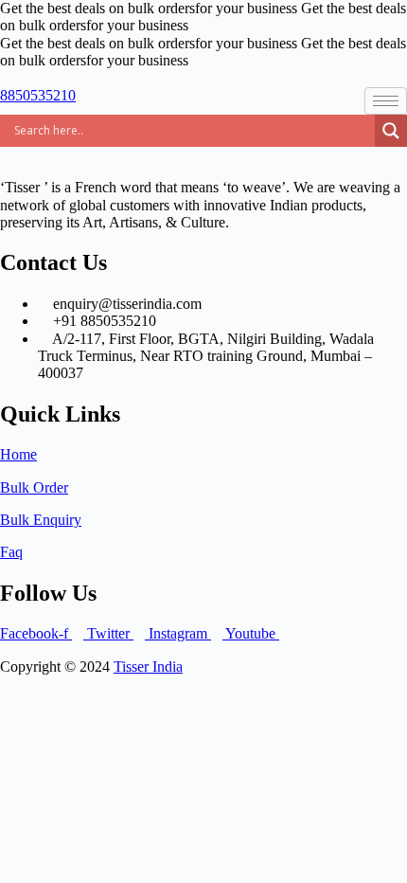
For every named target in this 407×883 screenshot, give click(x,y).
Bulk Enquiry (40, 520)
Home (18, 454)
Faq (11, 552)
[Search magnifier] (391, 131)
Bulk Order (34, 487)
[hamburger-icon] (385, 101)
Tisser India (148, 666)
